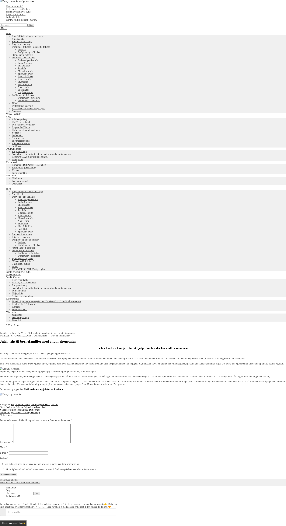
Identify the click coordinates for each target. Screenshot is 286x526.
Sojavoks (28, 407)
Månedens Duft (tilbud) (23, 261)
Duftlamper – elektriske (29, 100)
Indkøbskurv (13, 496)
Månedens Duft (13, 114)
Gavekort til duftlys (21, 264)
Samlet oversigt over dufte (18, 11)
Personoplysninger (20, 181)
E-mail (4, 452)
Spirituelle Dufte (25, 73)
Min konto (11, 175)
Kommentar (6, 442)
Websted (4, 458)
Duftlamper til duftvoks (23, 95)
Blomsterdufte (24, 79)
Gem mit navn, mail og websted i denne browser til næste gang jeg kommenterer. (42, 464)
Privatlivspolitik (19, 173)
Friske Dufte (24, 65)
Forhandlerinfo (13, 17)
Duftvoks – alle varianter (23, 57)
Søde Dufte (23, 90)
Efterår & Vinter (25, 76)
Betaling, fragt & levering (24, 167)
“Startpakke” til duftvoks (23, 247)
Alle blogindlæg (19, 119)
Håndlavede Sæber (21, 143)
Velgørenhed (40, 407)
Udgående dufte (25, 92)
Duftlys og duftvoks (40, 404)
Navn (3, 447)
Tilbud (15, 103)
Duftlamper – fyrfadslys (29, 98)
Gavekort (16, 111)
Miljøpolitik (17, 159)
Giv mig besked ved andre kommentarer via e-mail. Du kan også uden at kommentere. (51, 469)
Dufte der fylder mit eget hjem (26, 130)
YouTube (16, 132)
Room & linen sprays (22, 41)
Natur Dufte (23, 87)
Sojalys (19, 407)
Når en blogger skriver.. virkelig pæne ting (20, 412)
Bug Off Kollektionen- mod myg (27, 36)
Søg (31, 25)
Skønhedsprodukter (21, 140)
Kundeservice (12, 162)
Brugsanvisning (19, 151)
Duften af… (17, 135)
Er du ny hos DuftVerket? (18, 9)
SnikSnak (16, 146)
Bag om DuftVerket (21, 127)
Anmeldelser (18, 138)
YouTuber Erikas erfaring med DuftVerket (19, 410)
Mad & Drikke (25, 84)
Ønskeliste (17, 183)
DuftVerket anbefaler (22, 122)
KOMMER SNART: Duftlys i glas (28, 108)
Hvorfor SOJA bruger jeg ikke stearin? (30, 157)
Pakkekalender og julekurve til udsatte (43, 389)
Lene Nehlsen (40, 335)
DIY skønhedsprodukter (23, 124)
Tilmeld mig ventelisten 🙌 (13, 523)
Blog (8, 116)
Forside (3, 333)
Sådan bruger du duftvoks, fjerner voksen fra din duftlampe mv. (42, 154)
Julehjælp (10, 407)
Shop (8, 33)
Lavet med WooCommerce (27, 482)
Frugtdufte (23, 81)
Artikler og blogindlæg (22, 296)
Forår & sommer (25, 63)
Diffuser (22, 49)
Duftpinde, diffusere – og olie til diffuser (31, 47)
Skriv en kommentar (60, 335)
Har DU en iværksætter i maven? (21, 19)
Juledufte (22, 68)
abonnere (71, 469)
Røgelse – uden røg (21, 44)
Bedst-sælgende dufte (28, 60)
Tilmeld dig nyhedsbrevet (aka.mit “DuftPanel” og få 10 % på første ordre (46, 301)
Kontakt (16, 170)
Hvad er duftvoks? (14, 6)
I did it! (54, 404)
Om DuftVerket (13, 149)
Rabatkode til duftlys (15, 14)
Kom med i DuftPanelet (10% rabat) (29, 165)
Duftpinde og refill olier (29, 52)
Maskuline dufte (25, 71)
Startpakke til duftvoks (22, 55)
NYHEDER (18, 39)
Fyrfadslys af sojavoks (22, 106)
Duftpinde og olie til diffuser (25, 239)
